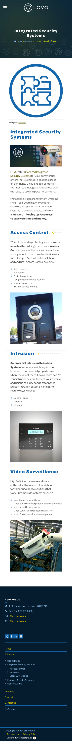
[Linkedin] (16, 636)
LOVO (13, 172)
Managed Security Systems (20, 680)
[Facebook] (12, 636)
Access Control (17, 668)
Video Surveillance (19, 675)
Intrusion (14, 672)
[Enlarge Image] (36, 91)
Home (8, 648)
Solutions (22, 122)
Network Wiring (14, 683)
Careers (11, 709)
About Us (9, 691)
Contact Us (10, 702)
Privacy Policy (30, 734)
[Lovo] (36, 7)
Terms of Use (13, 734)
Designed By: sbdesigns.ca (19, 737)
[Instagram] (21, 636)
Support (9, 697)
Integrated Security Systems (21, 664)
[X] (7, 636)
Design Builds (13, 660)
